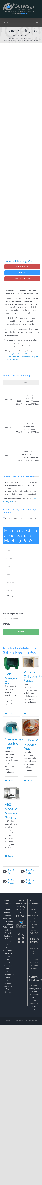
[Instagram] (19, 938)
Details (10, 713)
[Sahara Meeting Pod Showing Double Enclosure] (21, 148)
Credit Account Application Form (8, 984)
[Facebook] (19, 934)
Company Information (7, 916)
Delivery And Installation (8, 928)
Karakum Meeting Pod (13, 360)
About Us (7, 912)
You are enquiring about (13, 614)
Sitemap (8, 992)
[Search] (37, 22)
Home (8, 909)
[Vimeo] (23, 942)
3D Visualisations (8, 972)
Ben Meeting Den (11, 678)
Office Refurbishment (8, 958)
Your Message (8, 596)
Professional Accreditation (8, 922)
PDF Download (22, 266)
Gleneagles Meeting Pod (14, 743)
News (8, 977)
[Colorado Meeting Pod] (30, 727)
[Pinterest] (23, 938)
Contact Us (8, 954)
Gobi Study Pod (10, 354)
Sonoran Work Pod (11, 357)
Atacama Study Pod (25, 354)
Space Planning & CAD (8, 965)
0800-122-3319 (27, 14)
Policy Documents (7, 949)
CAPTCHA (6, 624)
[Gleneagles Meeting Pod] (11, 727)
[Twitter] (23, 934)
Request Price (22, 272)
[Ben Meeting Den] (11, 663)
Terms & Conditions (8, 934)
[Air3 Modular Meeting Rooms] (11, 793)
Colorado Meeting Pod (29, 357)
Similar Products (22, 278)
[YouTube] (19, 942)
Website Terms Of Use (7, 942)
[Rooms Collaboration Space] (30, 662)
